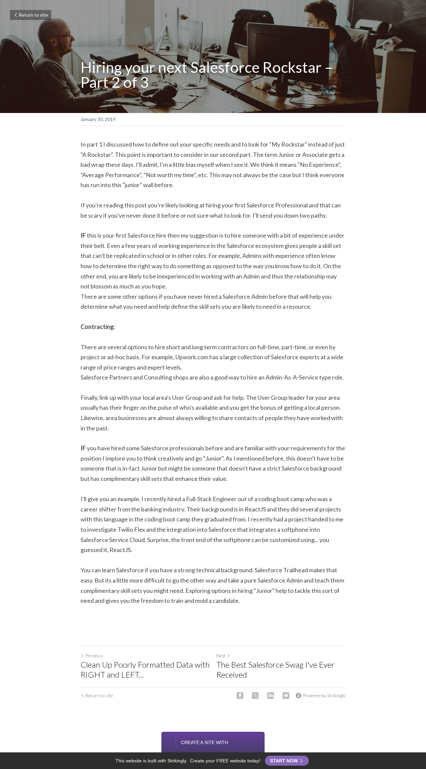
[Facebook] (240, 695)
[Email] (286, 695)
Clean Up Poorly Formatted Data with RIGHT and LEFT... (145, 669)
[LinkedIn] (270, 695)
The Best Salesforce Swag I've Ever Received (275, 669)
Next (221, 655)
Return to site (33, 15)
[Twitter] (255, 695)
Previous (94, 655)
